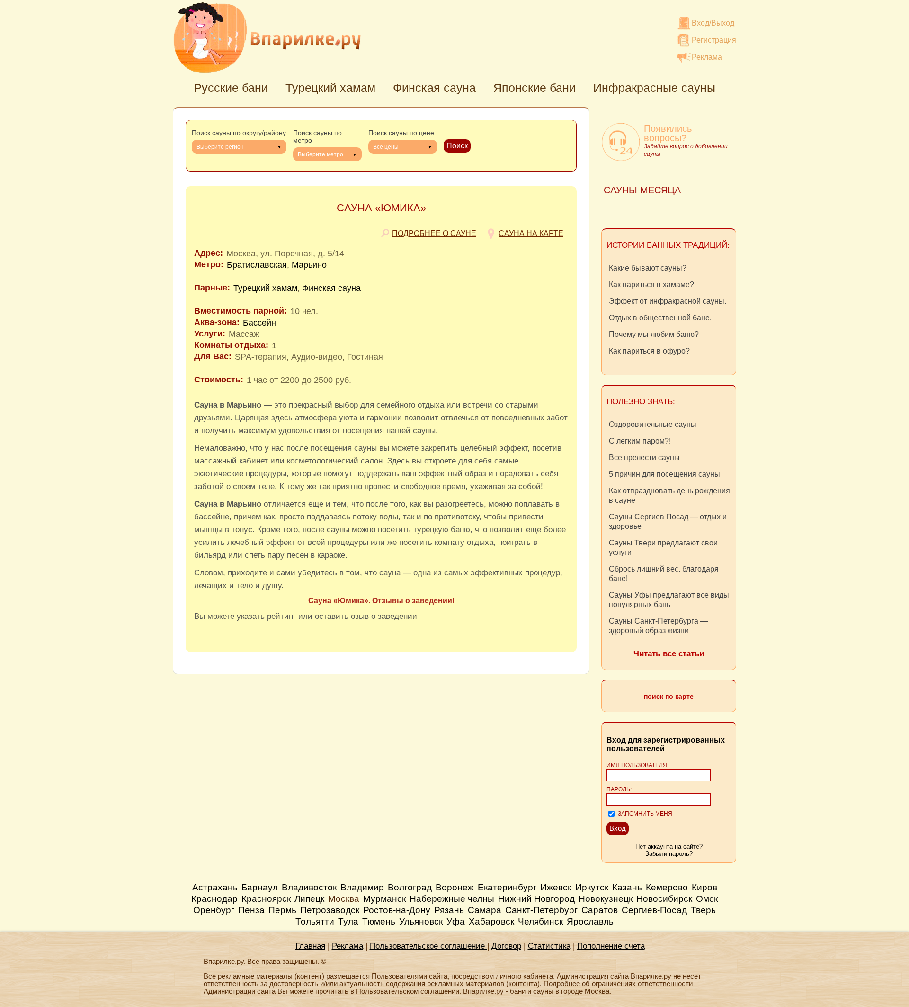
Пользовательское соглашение (428, 946)
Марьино (309, 265)
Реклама (707, 57)
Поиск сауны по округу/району (239, 132)
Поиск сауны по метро (317, 136)
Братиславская (257, 265)
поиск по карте (669, 696)
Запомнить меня (645, 813)
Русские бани (231, 87)
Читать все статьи (668, 654)
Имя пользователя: (637, 765)
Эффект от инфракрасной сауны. (667, 301)
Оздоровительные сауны (652, 424)
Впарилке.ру (267, 37)
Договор (506, 946)
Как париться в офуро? (649, 351)
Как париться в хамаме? (651, 285)
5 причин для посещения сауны (664, 474)
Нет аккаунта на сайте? (669, 846)
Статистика (549, 946)
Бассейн (259, 322)
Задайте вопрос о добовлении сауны (686, 150)
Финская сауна (434, 87)
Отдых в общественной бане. (660, 318)
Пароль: (619, 789)
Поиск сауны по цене (401, 132)
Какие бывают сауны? (647, 268)
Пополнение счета (611, 946)
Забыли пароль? (669, 853)
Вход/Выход (713, 23)
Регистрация (714, 40)
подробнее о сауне (434, 233)
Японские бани (534, 87)
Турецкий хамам (330, 87)
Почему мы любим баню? (654, 334)
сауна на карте (531, 233)
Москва (343, 899)
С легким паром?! (640, 441)
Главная (310, 946)
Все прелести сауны (644, 458)
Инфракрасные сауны (654, 87)
